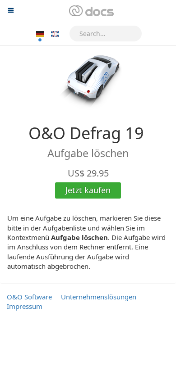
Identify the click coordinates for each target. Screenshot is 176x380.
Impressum (24, 306)
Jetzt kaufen (88, 190)
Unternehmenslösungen (98, 296)
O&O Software (29, 296)
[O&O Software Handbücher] (90, 11)
